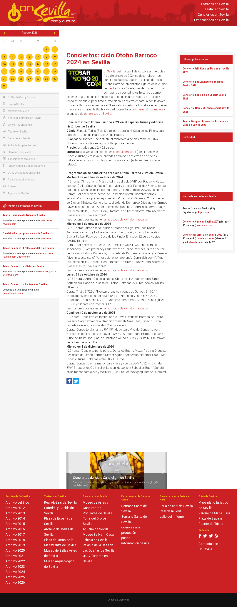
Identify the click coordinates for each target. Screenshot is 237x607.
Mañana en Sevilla (18, 111)
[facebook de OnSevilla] (199, 537)
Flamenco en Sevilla (19, 152)
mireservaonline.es (13, 293)
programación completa (147, 109)
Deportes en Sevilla (18, 138)
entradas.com (204, 225)
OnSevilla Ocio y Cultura (21, 97)
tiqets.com (45, 220)
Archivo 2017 (15, 534)
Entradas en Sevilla (215, 4)
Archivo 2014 (15, 518)
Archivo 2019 (15, 545)
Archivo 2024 (15, 572)
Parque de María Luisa (214, 513)
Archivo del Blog (17, 502)
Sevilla (112, 88)
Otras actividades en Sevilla (23, 172)
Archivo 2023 (15, 566)
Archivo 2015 (15, 524)
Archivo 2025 (15, 577)
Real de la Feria (170, 511)
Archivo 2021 (15, 556)
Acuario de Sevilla (96, 529)
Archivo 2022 (15, 561)
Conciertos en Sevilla (213, 15)
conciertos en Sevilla (97, 113)
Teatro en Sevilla (217, 9)
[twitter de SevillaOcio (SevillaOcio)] (211, 537)
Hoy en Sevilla (15, 104)
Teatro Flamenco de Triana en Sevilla (24, 215)
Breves (11, 186)
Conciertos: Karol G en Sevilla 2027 (202, 234)
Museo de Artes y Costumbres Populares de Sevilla (97, 507)
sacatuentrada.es (124, 152)
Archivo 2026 (15, 582)
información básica (135, 543)
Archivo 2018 (15, 540)
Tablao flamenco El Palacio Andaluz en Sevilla (28, 248)
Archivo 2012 (15, 508)
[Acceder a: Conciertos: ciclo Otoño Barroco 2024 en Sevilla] (84, 79)
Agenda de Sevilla (18, 193)
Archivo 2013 (15, 513)
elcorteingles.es (47, 271)
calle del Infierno (172, 516)
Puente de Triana (210, 524)
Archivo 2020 (15, 550)
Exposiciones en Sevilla (211, 20)
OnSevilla (109, 71)
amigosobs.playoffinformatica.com (127, 219)
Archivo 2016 (15, 529)
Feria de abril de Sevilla (176, 506)
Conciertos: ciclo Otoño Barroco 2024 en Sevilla (111, 59)
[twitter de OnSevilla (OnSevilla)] (205, 537)
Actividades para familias (22, 145)
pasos (125, 538)
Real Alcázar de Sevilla (60, 502)
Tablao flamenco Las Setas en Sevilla (23, 266)
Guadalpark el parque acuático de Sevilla (26, 233)
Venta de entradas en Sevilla (24, 117)
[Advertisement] (148, 38)
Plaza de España (210, 518)
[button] (67, 470)
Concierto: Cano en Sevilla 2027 (200, 221)
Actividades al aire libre (20, 179)
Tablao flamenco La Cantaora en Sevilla (25, 284)
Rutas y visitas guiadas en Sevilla (25, 165)
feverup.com (9, 224)
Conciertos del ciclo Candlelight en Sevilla (103, 478)
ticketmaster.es (205, 238)
